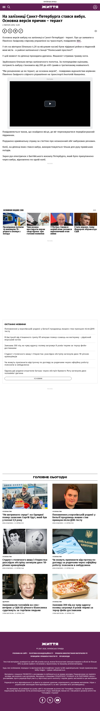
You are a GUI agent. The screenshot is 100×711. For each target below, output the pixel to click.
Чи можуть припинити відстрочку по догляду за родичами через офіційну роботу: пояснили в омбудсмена (47, 363)
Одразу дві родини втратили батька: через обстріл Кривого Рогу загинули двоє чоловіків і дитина (45, 372)
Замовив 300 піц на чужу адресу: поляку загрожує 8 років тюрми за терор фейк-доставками (46, 346)
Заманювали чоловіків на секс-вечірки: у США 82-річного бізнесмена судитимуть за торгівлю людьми (24, 607)
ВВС (79, 40)
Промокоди (64, 656)
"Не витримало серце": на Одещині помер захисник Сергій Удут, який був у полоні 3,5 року (24, 517)
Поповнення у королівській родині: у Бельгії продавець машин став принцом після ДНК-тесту (50, 330)
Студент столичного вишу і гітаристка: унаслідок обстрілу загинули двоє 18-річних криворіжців (47, 355)
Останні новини (15, 324)
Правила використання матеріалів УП (71, 653)
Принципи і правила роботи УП (43, 656)
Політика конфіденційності (41, 653)
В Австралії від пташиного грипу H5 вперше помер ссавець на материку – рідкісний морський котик (48, 338)
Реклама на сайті (20, 653)
